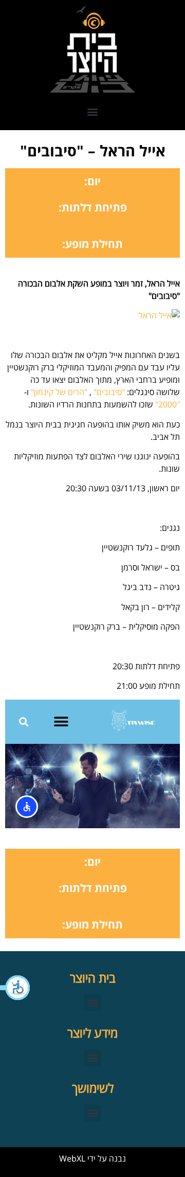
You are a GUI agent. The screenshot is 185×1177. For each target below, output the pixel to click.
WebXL (72, 1158)
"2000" (167, 404)
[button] (15, 988)
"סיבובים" (109, 392)
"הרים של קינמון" (59, 392)
